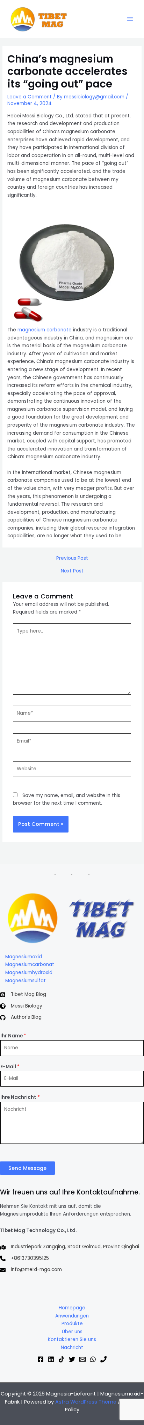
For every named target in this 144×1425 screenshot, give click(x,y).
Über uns (72, 1331)
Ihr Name (13, 1035)
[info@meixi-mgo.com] (31, 1270)
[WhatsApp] (93, 1359)
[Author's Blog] (21, 1017)
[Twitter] (72, 1359)
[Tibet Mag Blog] (23, 995)
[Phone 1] (103, 1359)
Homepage (72, 1307)
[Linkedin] (51, 1359)
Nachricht (72, 1347)
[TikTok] (61, 1359)
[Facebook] (40, 1359)
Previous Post (72, 558)
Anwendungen (72, 1316)
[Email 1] (82, 1359)
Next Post (72, 571)
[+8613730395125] (24, 1259)
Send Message (27, 1168)
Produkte (72, 1323)
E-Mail (10, 1066)
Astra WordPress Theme (85, 1401)
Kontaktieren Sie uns (72, 1339)
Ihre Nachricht (20, 1097)
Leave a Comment (29, 96)
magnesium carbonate (44, 329)
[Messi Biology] (21, 1006)
